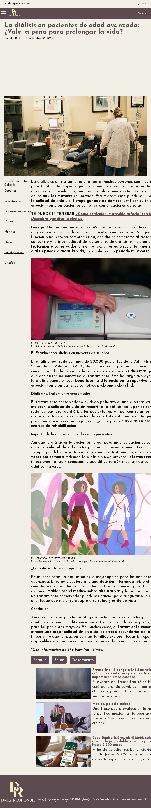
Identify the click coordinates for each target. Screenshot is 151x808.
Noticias (9, 231)
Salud (59, 660)
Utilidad (9, 262)
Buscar (141, 13)
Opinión (9, 242)
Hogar (8, 221)
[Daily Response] (15, 15)
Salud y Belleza (14, 38)
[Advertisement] (75, 68)
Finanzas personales (17, 211)
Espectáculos (12, 201)
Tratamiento (83, 660)
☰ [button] (3, 13)
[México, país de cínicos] (63, 717)
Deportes (10, 190)
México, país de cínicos (111, 704)
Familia (40, 660)
